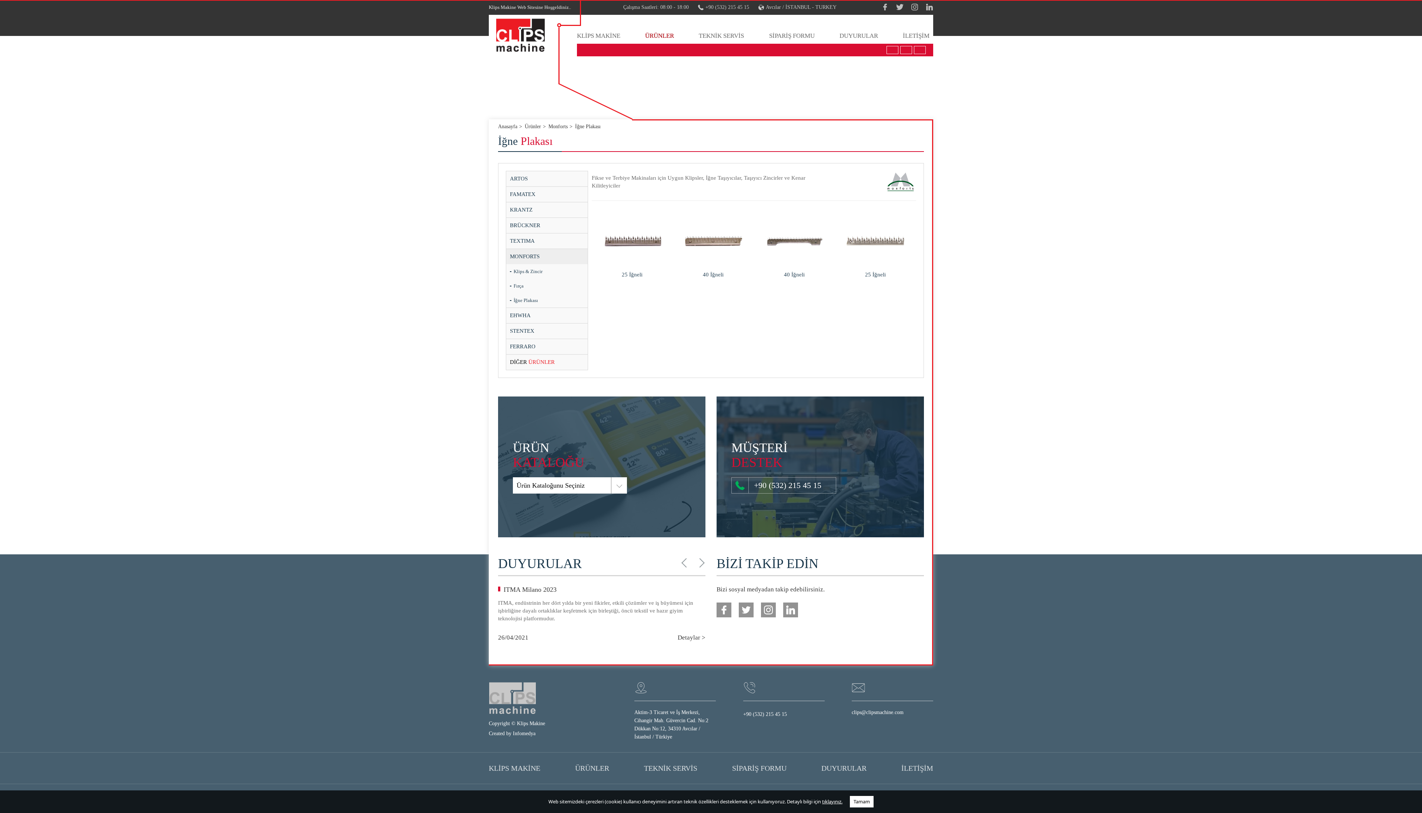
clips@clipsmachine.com (878, 712)
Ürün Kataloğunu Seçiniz (551, 485)
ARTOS (519, 179)
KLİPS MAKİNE (598, 35)
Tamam (862, 801)
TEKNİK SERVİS (721, 35)
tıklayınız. (832, 801)
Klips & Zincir (528, 271)
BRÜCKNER (525, 225)
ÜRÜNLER (659, 35)
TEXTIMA (522, 241)
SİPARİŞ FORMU (792, 35)
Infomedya (524, 733)
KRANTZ (521, 210)
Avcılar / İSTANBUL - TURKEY (801, 7)
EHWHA (520, 315)
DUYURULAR (858, 35)
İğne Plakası (526, 300)
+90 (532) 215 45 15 (727, 7)
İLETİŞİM (916, 35)
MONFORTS (525, 256)
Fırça (519, 286)
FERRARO (522, 346)
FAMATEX (522, 194)
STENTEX (522, 331)
